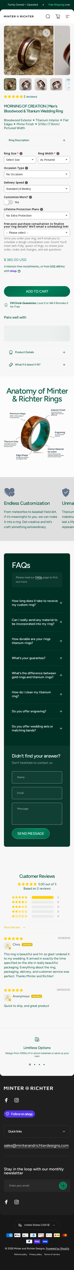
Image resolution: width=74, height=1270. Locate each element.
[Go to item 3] (41, 84)
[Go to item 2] (25, 84)
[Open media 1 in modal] (46, 33)
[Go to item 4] (56, 84)
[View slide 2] (34, 1064)
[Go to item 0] (10, 84)
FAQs (38, 577)
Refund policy (20, 1254)
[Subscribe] (63, 1186)
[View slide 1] (30, 1064)
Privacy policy (35, 1254)
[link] (31, 492)
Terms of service (52, 1254)
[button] (14, 96)
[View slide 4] (44, 1064)
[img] (13, 938)
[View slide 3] (39, 1064)
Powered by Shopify (57, 1248)
